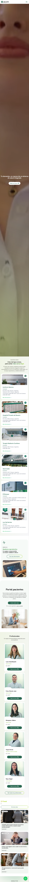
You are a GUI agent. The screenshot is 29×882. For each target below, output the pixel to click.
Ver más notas (14, 807)
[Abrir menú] (26, 1)
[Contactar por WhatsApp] (25, 878)
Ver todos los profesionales (14, 793)
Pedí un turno (13, 669)
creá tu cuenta (19, 606)
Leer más (4, 829)
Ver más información (14, 556)
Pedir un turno (13, 183)
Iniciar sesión (14, 602)
